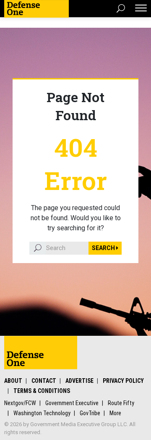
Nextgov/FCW (20, 403)
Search (104, 248)
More (115, 413)
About (13, 380)
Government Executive (72, 403)
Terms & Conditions (41, 390)
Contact (43, 380)
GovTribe (90, 413)
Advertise (79, 380)
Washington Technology (41, 413)
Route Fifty (121, 403)
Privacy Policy (123, 380)
